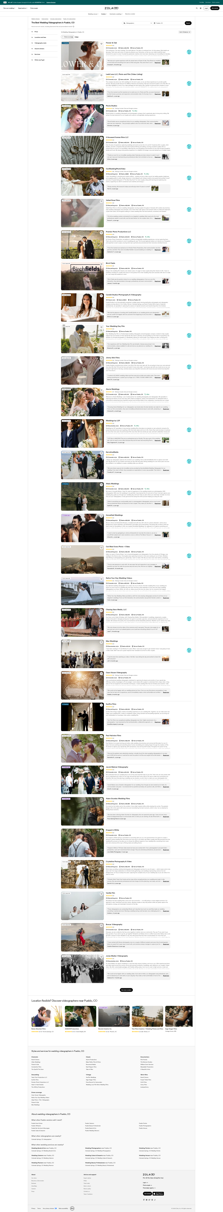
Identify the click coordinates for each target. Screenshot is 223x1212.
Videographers (45, 18)
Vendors (103, 14)
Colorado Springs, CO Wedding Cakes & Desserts (98, 1158)
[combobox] (168, 23)
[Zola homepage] (111, 8)
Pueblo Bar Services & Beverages (40, 1128)
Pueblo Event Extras (36, 1123)
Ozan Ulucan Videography (38, 1095)
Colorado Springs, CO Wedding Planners (42, 1165)
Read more (158, 62)
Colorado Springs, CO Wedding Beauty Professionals (99, 1165)
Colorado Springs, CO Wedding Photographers (98, 1150)
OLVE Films (144, 1082)
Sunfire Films (35, 1079)
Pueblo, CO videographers (69, 18)
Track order (87, 1183)
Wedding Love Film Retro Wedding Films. (97, 1084)
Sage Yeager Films (91, 1079)
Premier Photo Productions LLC (40, 1082)
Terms (43, 2)
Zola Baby (201, 2)
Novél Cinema (35, 1059)
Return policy (87, 1188)
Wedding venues (92, 14)
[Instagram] (152, 1200)
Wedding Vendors (35, 18)
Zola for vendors (216, 2)
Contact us (87, 1191)
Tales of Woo (89, 1069)
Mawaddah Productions (147, 1067)
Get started (147, 1193)
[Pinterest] (146, 1200)
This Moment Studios (146, 1062)
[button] (151, 23)
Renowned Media (91, 1064)
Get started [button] (215, 8)
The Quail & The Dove (37, 1069)
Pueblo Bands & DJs (90, 1128)
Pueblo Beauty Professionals (93, 1125)
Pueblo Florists (143, 1123)
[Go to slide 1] (79, 100)
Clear (76, 37)
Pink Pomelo (144, 1059)
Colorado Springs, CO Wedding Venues (149, 1158)
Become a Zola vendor (37, 1180)
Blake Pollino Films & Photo (93, 1062)
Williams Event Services (147, 1064)
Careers (33, 1188)
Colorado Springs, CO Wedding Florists (149, 1150)
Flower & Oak (35, 1064)
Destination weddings (115, 14)
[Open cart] (201, 8)
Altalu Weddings (35, 1062)
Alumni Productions (91, 1059)
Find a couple (34, 8)
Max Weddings (35, 1105)
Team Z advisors (88, 1194)
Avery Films (144, 1084)
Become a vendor (130, 14)
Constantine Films (36, 1067)
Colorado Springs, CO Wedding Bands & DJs (43, 1150)
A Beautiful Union (145, 1069)
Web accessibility (63, 1208)
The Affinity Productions (38, 1087)
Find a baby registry (148, 1188)
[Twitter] (149, 1200)
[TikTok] (155, 1200)
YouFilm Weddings (91, 1077)
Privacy (33, 1208)
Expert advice (22, 8)
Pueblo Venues (143, 1128)
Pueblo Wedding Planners (92, 1130)
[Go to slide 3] (82, 100)
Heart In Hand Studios (37, 1084)
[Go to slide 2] (81, 100)
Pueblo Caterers (89, 1123)
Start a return (87, 1186)
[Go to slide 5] (85, 100)
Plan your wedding (8, 8)
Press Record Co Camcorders (94, 1082)
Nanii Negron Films (91, 1067)
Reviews (33, 1183)
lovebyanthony (145, 1087)
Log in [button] (206, 8)
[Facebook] (144, 1200)
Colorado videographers (55, 18)
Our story (34, 1178)
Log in (144, 1182)
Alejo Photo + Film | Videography (40, 1100)
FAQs (85, 1180)
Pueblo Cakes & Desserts (38, 1130)
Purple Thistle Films (146, 1079)
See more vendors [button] (126, 990)
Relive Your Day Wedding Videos (40, 1097)
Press (32, 1191)
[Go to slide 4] (84, 100)
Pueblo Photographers (145, 1125)
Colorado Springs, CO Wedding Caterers (42, 1158)
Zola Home (208, 2)
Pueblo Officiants (36, 1125)
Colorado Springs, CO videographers (41, 1139)
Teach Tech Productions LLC (39, 1077)
